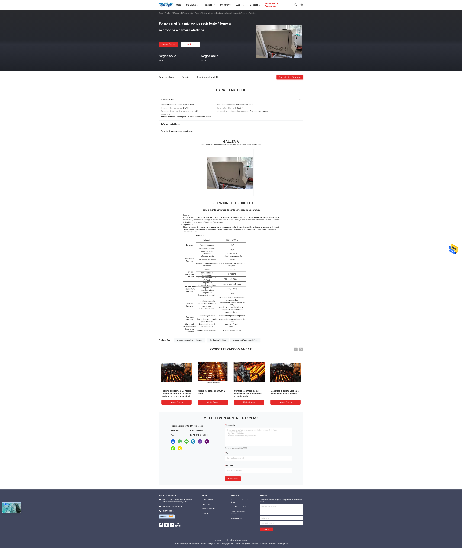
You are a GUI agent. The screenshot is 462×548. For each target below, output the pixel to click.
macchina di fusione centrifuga (245, 340)
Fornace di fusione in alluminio (238, 513)
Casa (161, 13)
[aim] (180, 448)
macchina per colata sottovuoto (189, 340)
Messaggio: (230, 425)
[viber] (200, 441)
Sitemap (218, 540)
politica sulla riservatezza (238, 540)
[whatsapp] (180, 441)
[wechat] (186, 441)
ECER (286, 544)
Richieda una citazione (290, 77)
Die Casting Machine (218, 340)
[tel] (186, 448)
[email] (173, 441)
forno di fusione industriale (240, 507)
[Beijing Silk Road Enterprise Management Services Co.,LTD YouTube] (177, 525)
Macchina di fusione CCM (183, 13)
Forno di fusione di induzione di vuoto (240, 501)
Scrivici (190, 44)
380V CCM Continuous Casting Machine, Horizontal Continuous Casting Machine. (248, 394)
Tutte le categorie (236, 518)
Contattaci (232, 479)
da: (227, 453)
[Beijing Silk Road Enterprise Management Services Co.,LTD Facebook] (161, 525)
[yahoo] (207, 441)
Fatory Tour (206, 504)
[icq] (173, 448)
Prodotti (168, 13)
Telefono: (230, 465)
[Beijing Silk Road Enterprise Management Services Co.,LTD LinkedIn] (172, 525)
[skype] (193, 441)
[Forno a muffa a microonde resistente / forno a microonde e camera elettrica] (279, 41)
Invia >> (266, 529)
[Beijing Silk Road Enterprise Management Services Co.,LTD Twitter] (166, 525)
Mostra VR (225, 4)
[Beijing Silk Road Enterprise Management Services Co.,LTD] (166, 5)
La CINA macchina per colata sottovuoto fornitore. (190, 544)
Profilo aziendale (207, 500)
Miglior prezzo (168, 44)
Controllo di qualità (208, 509)
